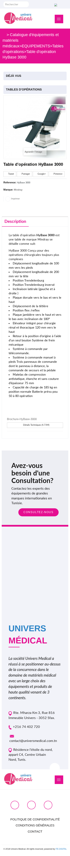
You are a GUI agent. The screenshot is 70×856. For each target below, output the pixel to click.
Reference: (9, 182)
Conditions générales (35, 825)
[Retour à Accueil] (4, 34)
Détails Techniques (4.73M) (36, 425)
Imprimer (15, 198)
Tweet (10, 174)
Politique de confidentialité (35, 819)
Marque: (8, 189)
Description (15, 221)
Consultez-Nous (38, 512)
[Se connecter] (55, 4)
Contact (35, 831)
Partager (25, 174)
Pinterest (57, 174)
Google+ (41, 174)
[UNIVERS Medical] (18, 18)
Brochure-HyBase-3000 (22, 419)
